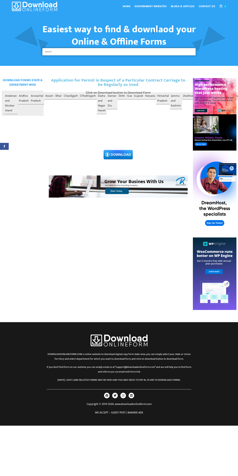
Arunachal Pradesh (37, 98)
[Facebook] (107, 395)
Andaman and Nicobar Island (11, 103)
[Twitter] (115, 395)
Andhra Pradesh (24, 98)
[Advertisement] (118, 123)
